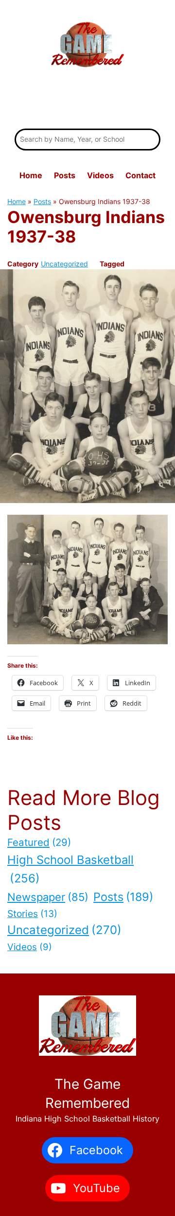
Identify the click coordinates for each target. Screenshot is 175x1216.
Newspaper (47, 897)
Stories (32, 913)
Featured (39, 842)
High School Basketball (70, 869)
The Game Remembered (87, 100)
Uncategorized (64, 264)
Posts (42, 201)
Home (16, 201)
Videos (29, 947)
